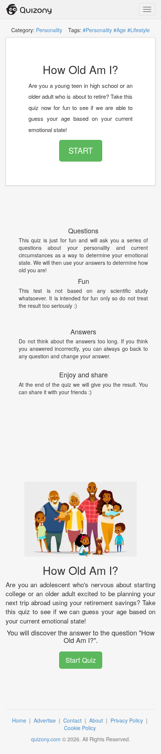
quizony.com (46, 739)
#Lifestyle (138, 30)
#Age (119, 30)
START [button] (81, 150)
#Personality (97, 30)
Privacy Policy (127, 720)
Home (20, 720)
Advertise (45, 720)
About (96, 720)
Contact (73, 720)
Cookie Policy (80, 728)
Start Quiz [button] (81, 660)
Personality (49, 30)
